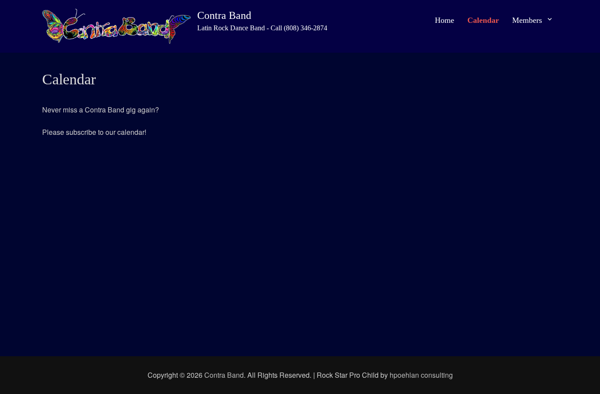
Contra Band (224, 15)
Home (444, 20)
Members (527, 20)
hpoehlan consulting (421, 375)
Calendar (483, 20)
